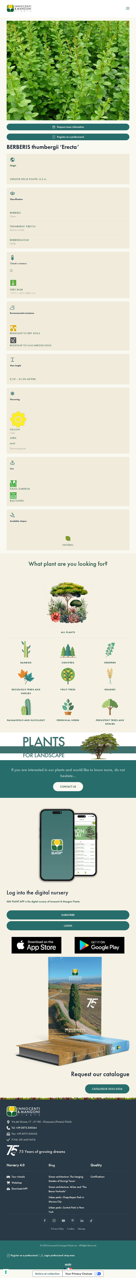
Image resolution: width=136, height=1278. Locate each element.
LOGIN (68, 925)
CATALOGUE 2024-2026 (107, 1089)
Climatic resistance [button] (18, 263)
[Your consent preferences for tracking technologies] (6, 1272)
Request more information (70, 127)
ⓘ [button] (11, 270)
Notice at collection (47, 1273)
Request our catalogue (100, 1074)
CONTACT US (68, 786)
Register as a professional (70, 137)
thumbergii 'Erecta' (23, 226)
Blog (52, 1165)
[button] (127, 8)
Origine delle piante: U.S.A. (28, 179)
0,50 (13, 379)
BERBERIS (15, 212)
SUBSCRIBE (68, 915)
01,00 (22, 379)
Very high (16, 289)
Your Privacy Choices (78, 1273)
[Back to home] (19, 8)
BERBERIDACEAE (19, 240)
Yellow (15, 429)
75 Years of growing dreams (42, 1151)
